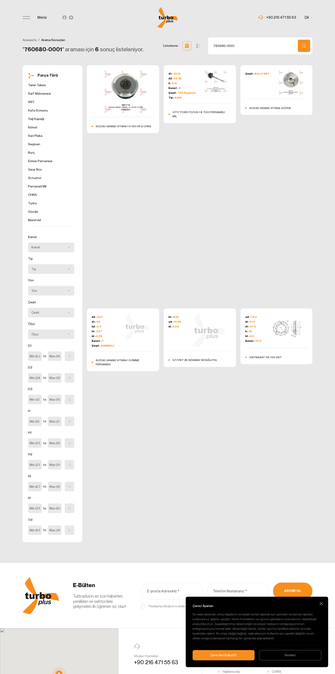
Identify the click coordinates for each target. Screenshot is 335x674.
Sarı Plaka (35, 135)
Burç (31, 152)
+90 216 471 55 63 (156, 662)
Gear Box (35, 169)
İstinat (32, 127)
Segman (34, 144)
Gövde (33, 211)
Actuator (34, 178)
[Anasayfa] (167, 17)
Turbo (32, 203)
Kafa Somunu (38, 110)
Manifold (34, 220)
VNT (31, 102)
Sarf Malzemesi (39, 93)
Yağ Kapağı (36, 119)
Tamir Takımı (37, 85)
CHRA (32, 195)
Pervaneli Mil (37, 186)
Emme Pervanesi (40, 161)
